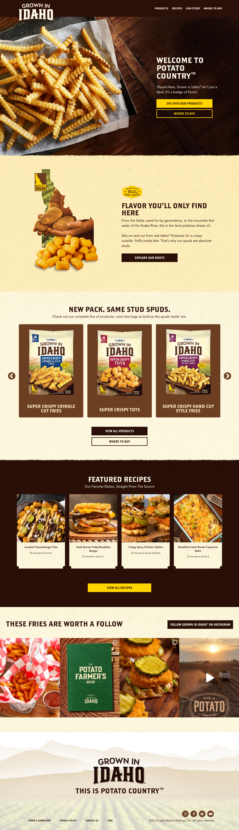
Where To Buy (184, 113)
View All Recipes (119, 587)
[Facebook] (193, 814)
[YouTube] (210, 814)
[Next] (227, 375)
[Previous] (11, 375)
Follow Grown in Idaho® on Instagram (200, 624)
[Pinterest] (202, 814)
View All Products (119, 431)
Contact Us (92, 820)
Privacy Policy (68, 820)
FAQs (110, 820)
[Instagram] (185, 814)
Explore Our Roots (149, 257)
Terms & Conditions (39, 820)
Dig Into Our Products (184, 103)
